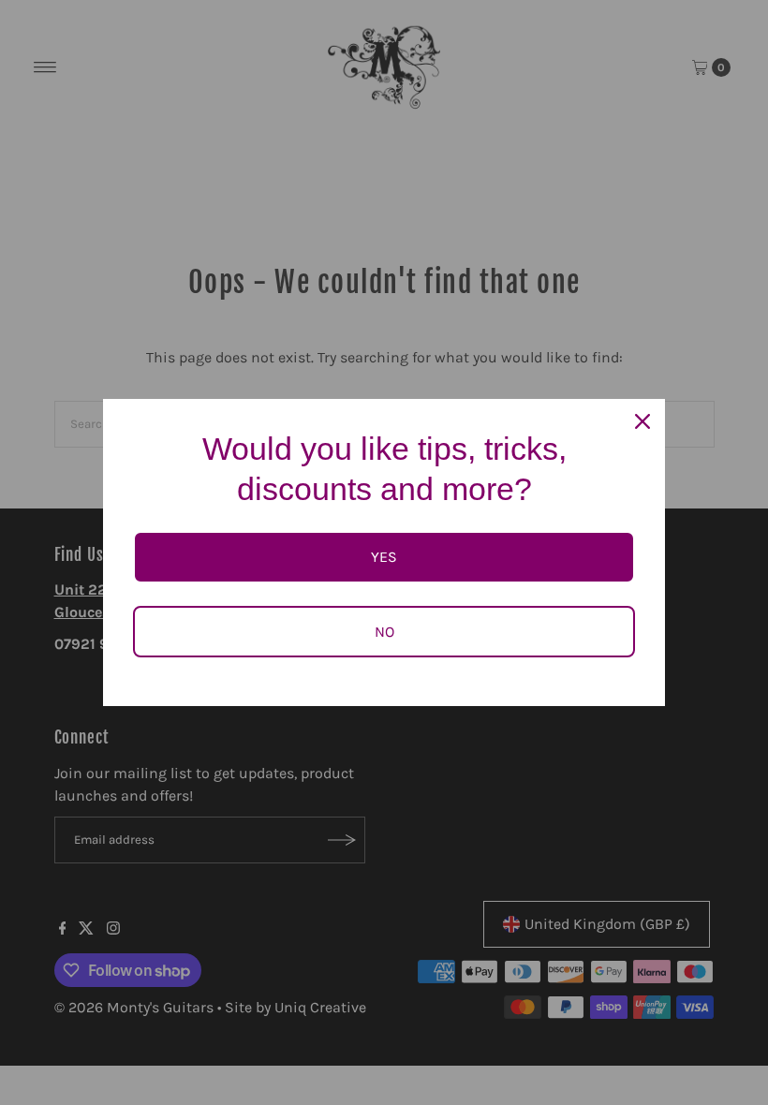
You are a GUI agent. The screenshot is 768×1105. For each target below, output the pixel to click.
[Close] (642, 421)
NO (384, 632)
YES (384, 557)
